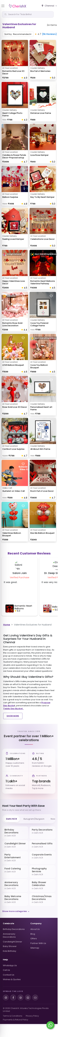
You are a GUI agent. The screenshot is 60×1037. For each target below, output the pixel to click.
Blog (32, 933)
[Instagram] (6, 997)
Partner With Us (38, 943)
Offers (33, 938)
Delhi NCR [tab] (11, 818)
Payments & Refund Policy (15, 1019)
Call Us (6, 970)
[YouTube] (35, 997)
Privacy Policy (32, 1015)
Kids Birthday (9, 951)
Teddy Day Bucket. (13, 708)
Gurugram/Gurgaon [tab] (33, 818)
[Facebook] (13, 997)
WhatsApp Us (10, 965)
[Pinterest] (20, 997)
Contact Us (8, 974)
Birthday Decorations (14, 929)
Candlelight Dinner (12, 941)
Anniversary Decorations (9, 935)
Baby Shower (10, 946)
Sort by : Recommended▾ (17, 34)
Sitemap (34, 947)
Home (6, 624)
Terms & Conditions (12, 1015)
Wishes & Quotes (12, 979)
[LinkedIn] (28, 997)
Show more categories (14, 911)
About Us (35, 929)
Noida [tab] (54, 818)
